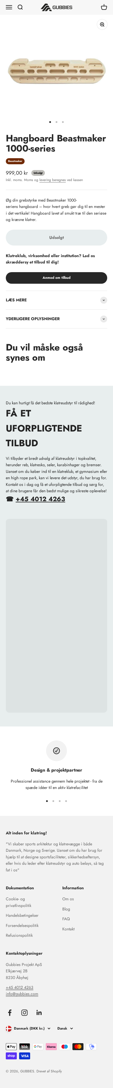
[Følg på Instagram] (24, 1013)
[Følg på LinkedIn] (39, 1013)
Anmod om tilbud (56, 277)
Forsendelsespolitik (22, 925)
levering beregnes (52, 179)
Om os (68, 899)
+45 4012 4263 (40, 499)
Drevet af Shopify (49, 1071)
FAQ (66, 919)
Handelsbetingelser (22, 915)
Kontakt (68, 929)
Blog (66, 909)
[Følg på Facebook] (10, 1013)
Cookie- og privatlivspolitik (18, 902)
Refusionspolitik (19, 935)
